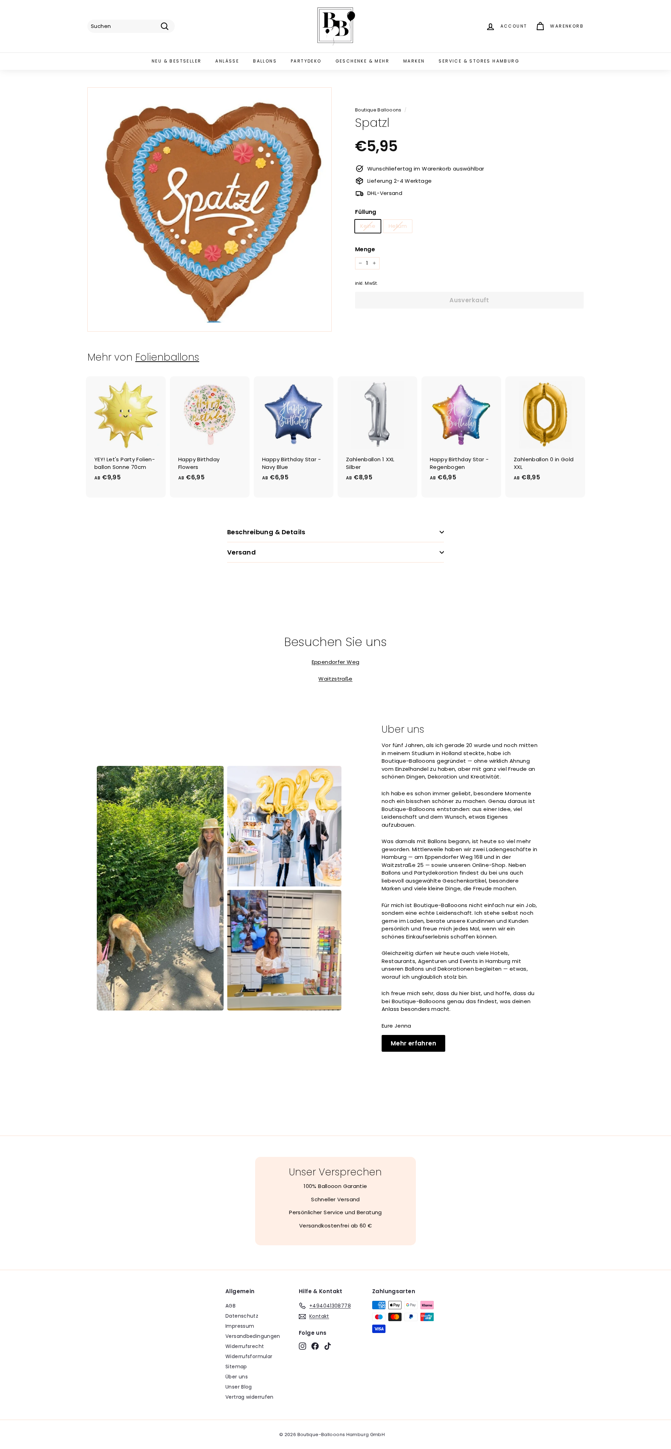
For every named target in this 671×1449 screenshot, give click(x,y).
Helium (398, 226)
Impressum (239, 1326)
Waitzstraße (335, 678)
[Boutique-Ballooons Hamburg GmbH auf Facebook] (315, 1346)
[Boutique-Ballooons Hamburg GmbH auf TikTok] (327, 1346)
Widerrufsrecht (244, 1346)
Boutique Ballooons (378, 110)
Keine (367, 226)
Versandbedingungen (252, 1336)
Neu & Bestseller (176, 61)
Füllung (365, 212)
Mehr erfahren (413, 1043)
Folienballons (167, 357)
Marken (414, 61)
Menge (365, 249)
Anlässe (227, 61)
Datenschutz (241, 1315)
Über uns (236, 1376)
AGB (230, 1305)
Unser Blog (238, 1386)
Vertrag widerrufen (249, 1396)
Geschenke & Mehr (362, 61)
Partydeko (306, 61)
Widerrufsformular (248, 1356)
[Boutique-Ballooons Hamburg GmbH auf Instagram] (302, 1346)
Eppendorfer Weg (336, 662)
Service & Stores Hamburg (479, 61)
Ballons (265, 61)
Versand (241, 552)
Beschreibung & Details (266, 532)
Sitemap (236, 1366)
